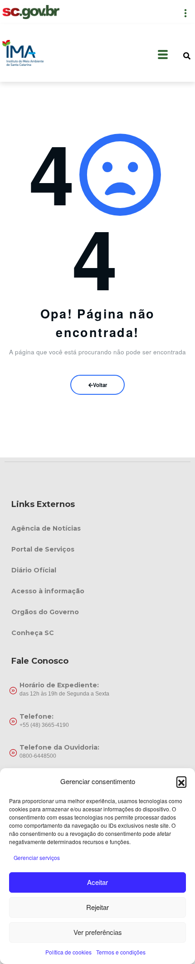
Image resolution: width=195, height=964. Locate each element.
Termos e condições (121, 952)
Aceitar (97, 882)
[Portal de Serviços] (97, 549)
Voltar (100, 384)
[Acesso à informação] (97, 591)
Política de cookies (68, 952)
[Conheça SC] (97, 632)
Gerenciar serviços (37, 857)
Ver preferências (97, 932)
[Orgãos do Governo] (97, 611)
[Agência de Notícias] (97, 528)
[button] (181, 781)
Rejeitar (97, 907)
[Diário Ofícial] (97, 570)
